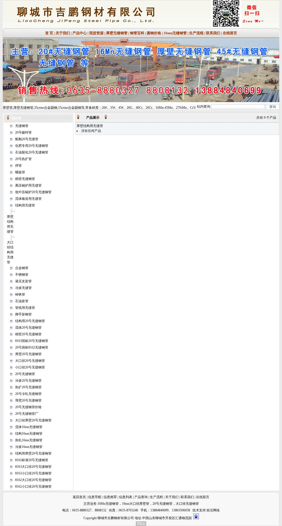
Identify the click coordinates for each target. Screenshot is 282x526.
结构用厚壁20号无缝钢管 (33, 453)
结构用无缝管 (25, 205)
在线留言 (230, 33)
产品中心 (79, 33)
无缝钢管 (21, 126)
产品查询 (141, 497)
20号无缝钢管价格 (28, 407)
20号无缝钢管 (25, 374)
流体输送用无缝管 (28, 199)
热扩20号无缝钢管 (28, 387)
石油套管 (21, 301)
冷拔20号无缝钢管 (28, 380)
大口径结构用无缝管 (10, 252)
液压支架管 (23, 281)
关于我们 (63, 33)
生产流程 (196, 33)
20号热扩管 (23, 159)
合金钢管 (21, 268)
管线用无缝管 (25, 308)
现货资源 (96, 33)
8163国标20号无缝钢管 (31, 341)
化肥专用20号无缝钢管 (31, 146)
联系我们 (213, 33)
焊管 (18, 166)
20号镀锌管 (23, 132)
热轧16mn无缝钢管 (28, 440)
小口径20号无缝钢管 (30, 367)
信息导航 (94, 497)
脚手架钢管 (23, 314)
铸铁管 (20, 294)
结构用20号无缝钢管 (30, 321)
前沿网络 (213, 510)
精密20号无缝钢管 (28, 334)
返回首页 (79, 497)
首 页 (49, 33)
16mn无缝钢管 (175, 33)
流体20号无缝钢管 (28, 328)
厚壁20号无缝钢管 (28, 354)
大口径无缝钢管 (187, 504)
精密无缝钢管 (25, 179)
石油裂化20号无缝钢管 (31, 152)
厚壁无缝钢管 (117, 33)
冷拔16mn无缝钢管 (28, 447)
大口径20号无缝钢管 (30, 361)
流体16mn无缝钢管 (28, 427)
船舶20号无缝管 (26, 139)
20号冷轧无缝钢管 (28, 394)
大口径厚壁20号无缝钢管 (33, 420)
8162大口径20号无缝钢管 (33, 480)
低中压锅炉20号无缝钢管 (33, 192)
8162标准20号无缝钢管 (31, 460)
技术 (195, 510)
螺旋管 (20, 172)
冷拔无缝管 (23, 288)
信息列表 (125, 497)
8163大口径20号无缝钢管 (33, 467)
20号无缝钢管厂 (26, 414)
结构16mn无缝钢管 (28, 433)
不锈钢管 (21, 275)
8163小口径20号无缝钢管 (33, 473)
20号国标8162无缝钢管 (31, 347)
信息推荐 (110, 497)
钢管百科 (137, 33)
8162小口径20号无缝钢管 (33, 486)
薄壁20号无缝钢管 (28, 400)
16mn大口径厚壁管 (135, 504)
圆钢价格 (154, 33)
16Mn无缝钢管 (108, 504)
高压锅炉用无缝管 (28, 185)
